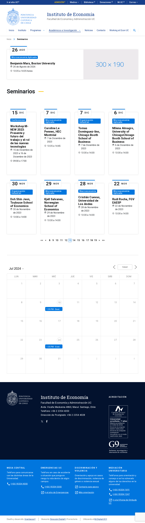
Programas (37, 30)
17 (87, 240)
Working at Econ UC (119, 30)
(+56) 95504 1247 (121, 494)
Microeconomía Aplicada (24, 57)
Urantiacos (29, 519)
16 (83, 240)
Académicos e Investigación (65, 30)
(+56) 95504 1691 (121, 490)
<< (41, 240)
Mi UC (120, 2)
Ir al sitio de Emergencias (57, 492)
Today (125, 267)
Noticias (89, 30)
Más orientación (86, 492)
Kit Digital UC (100, 519)
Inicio (11, 30)
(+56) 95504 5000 (53, 487)
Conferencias (18, 120)
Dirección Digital (57, 519)
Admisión (59, 2)
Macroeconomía (87, 191)
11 (61, 240)
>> (103, 240)
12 (66, 240)
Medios (74, 2)
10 (57, 240)
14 (74, 240)
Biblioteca (89, 2)
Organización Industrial (86, 121)
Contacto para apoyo (89, 487)
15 (78, 240)
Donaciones (105, 2)
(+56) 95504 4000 (19, 484)
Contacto (101, 30)
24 (59, 340)
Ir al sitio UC (12, 2)
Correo (133, 2)
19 (95, 240)
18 (91, 240)
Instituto (22, 30)
